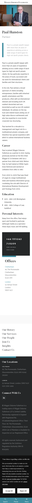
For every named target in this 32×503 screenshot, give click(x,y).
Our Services (9, 334)
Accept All (9, 490)
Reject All (23, 490)
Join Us (6, 342)
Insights (6, 346)
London (8, 281)
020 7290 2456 (8, 385)
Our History (8, 330)
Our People (8, 338)
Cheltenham (9, 266)
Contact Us (8, 350)
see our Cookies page (13, 479)
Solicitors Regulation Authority (12, 445)
